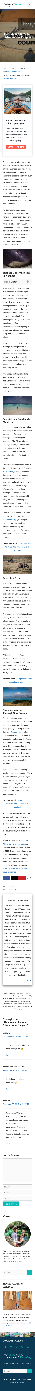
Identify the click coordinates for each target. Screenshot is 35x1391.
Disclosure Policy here (10, 78)
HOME (6, 1379)
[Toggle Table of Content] (28, 281)
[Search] (29, 1272)
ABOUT (6, 1363)
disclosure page (17, 1009)
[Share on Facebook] (6, 878)
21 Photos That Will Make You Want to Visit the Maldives (18, 546)
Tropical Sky (11, 520)
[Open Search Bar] (24, 4)
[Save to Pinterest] (22, 878)
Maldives (9, 472)
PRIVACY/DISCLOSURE (24, 1379)
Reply (8, 1055)
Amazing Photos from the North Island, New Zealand (18, 803)
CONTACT (22, 1382)
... (29, 979)
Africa (5, 583)
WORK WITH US (15, 1363)
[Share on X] (14, 878)
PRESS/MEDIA (26, 1363)
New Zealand (12, 732)
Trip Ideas (10, 886)
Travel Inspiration (13, 890)
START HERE (12, 1379)
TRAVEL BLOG (14, 1382)
